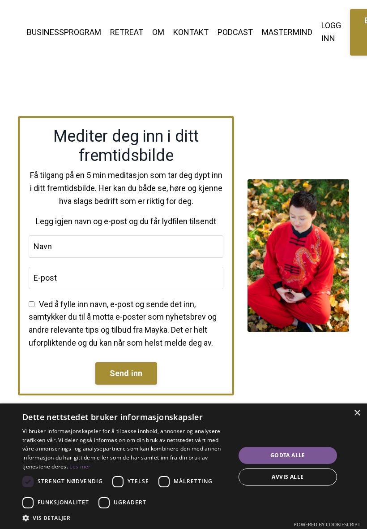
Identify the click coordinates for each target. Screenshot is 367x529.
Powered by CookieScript (327, 524)
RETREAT (126, 32)
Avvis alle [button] (287, 477)
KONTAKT (191, 32)
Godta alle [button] (287, 455)
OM (158, 32)
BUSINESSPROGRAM (64, 32)
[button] (125, 517)
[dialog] (183, 466)
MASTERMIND (287, 32)
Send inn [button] (126, 373)
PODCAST (235, 32)
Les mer (79, 466)
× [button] (357, 413)
